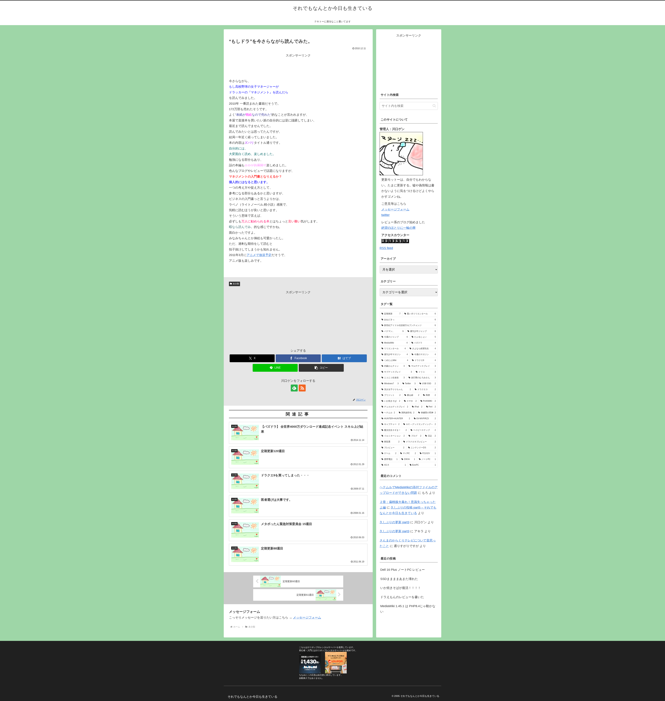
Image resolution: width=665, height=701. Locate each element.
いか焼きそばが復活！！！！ (400, 588)
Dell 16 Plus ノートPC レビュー (402, 569)
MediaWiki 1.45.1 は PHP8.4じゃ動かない (407, 608)
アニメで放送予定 (259, 255)
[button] (321, 368)
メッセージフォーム (307, 617)
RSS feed (386, 248)
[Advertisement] (298, 66)
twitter (385, 215)
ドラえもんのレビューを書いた (402, 597)
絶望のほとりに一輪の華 (398, 228)
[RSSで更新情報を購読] (302, 388)
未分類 (236, 284)
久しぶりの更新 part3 (394, 522)
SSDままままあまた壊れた (399, 579)
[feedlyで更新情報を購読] (294, 388)
